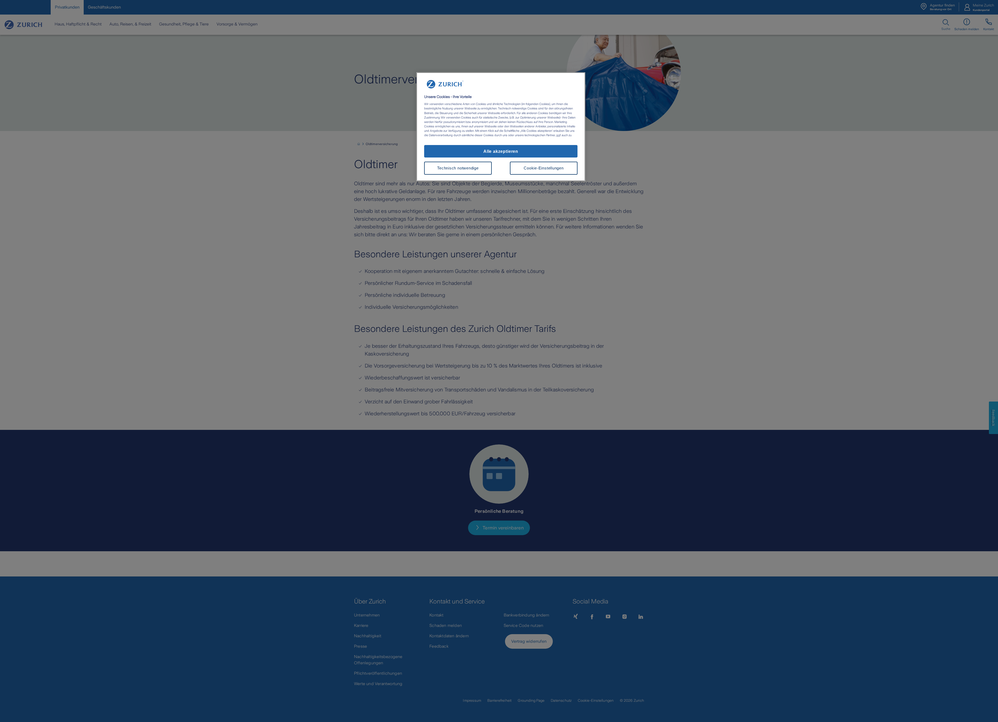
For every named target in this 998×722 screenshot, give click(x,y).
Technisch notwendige (457, 168)
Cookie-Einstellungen (543, 168)
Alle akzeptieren (500, 151)
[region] (500, 126)
